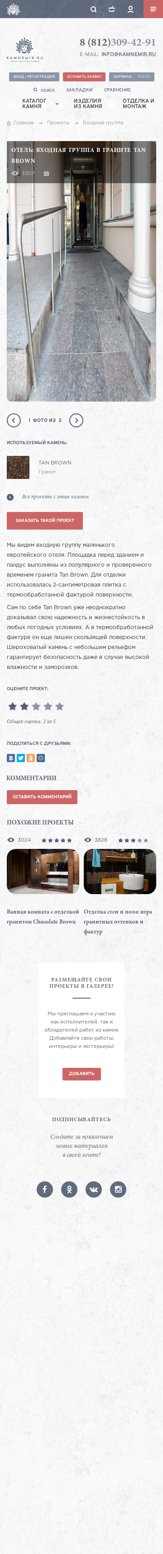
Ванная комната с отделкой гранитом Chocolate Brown (43, 917)
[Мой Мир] (41, 758)
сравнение (117, 90)
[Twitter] (21, 758)
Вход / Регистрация (34, 77)
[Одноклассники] (31, 758)
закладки (79, 90)
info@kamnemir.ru (128, 54)
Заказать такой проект (44, 521)
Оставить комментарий (42, 797)
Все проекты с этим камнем (55, 497)
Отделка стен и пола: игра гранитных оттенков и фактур (118, 922)
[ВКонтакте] (11, 758)
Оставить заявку (84, 77)
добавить (82, 1074)
